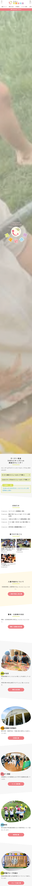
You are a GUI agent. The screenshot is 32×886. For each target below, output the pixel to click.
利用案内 (17, 6)
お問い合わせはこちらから (16, 9)
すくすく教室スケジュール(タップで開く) (13, 475)
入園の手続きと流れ (15, 594)
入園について (4, 6)
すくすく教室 (24, 6)
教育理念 (15, 834)
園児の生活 (11, 6)
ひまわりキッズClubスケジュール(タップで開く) (15, 479)
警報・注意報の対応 (15, 626)
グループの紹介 (15, 883)
